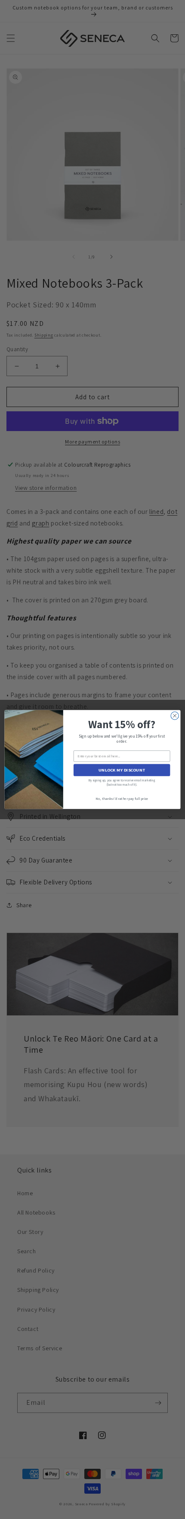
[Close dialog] (175, 716)
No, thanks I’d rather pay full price (122, 798)
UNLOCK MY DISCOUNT (122, 770)
